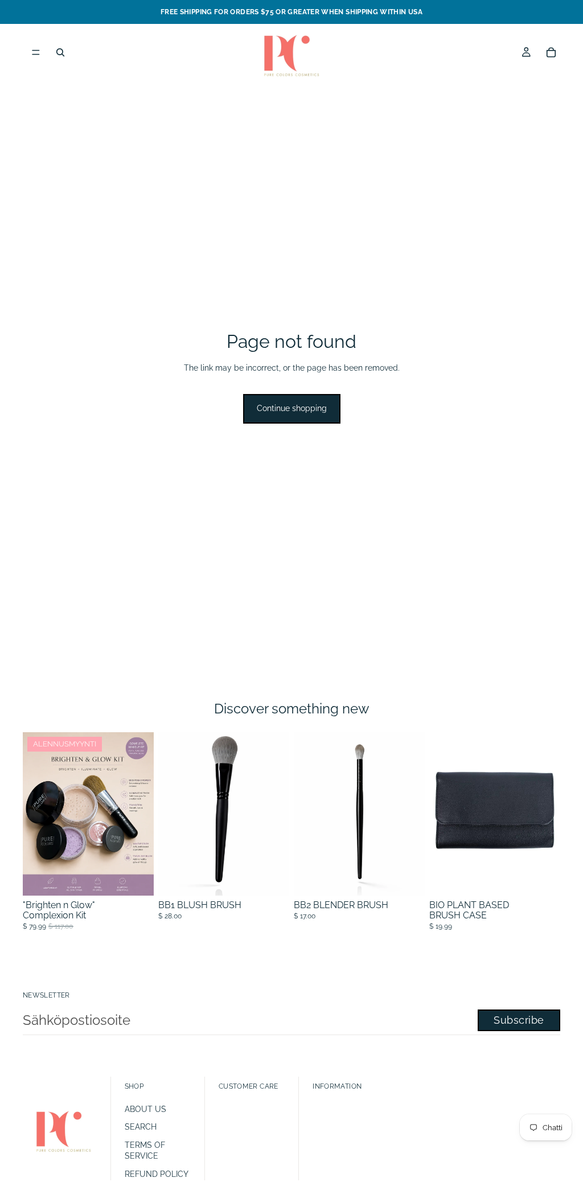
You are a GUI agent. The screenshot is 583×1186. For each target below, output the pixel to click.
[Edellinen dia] (441, 814)
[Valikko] (36, 52)
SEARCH (141, 1126)
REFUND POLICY (156, 1174)
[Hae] (60, 52)
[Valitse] (136, 878)
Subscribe (519, 1020)
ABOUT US (145, 1109)
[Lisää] (271, 878)
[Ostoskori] (551, 52)
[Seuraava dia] (547, 814)
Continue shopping (292, 408)
